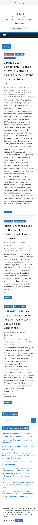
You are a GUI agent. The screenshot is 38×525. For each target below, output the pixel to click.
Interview (6, 250)
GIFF (31, 248)
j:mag (19, 13)
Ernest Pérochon (14, 338)
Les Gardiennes (19, 250)
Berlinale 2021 (9, 54)
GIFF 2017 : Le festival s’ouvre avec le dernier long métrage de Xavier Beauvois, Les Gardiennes (18, 319)
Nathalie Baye (30, 342)
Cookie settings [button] (8, 520)
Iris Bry (21, 92)
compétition (24, 90)
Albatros (8, 90)
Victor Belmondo (19, 96)
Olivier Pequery (8, 96)
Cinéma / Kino (20, 54)
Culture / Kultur (10, 58)
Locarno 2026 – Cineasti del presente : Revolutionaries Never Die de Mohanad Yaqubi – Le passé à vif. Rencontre (17, 494)
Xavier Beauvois (29, 96)
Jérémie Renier (28, 92)
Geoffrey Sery (15, 92)
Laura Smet (12, 342)
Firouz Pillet (22, 242)
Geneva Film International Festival (20, 248)
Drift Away (7, 92)
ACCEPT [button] (19, 520)
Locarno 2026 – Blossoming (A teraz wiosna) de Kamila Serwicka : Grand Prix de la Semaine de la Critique (18, 455)
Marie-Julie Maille (21, 94)
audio (7, 248)
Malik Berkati (19, 87)
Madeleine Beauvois (10, 94)
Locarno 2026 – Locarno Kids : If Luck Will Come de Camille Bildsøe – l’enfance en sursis (18, 485)
